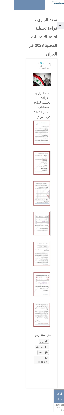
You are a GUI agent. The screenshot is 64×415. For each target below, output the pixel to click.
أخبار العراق (45, 66)
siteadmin (44, 63)
